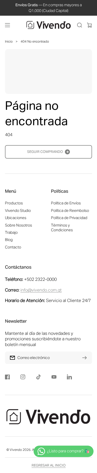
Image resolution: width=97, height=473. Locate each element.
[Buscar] (80, 25)
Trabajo (11, 233)
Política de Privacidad (69, 218)
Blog (9, 240)
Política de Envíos (66, 203)
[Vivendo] (48, 25)
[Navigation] (7, 25)
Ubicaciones (15, 218)
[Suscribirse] (86, 358)
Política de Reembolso (70, 211)
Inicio (9, 41)
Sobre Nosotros (18, 225)
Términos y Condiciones (62, 228)
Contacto (13, 247)
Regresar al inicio (49, 465)
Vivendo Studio (18, 211)
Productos (14, 203)
